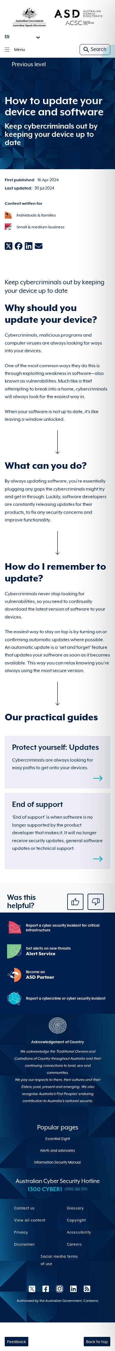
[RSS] (85, 1288)
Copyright (76, 1220)
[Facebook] (45, 1288)
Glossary (75, 1208)
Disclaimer (24, 1244)
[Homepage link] (57, 17)
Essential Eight (57, 1139)
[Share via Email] (38, 246)
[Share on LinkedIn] (28, 246)
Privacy (21, 1232)
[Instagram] (59, 1288)
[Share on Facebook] (18, 246)
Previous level (29, 64)
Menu (19, 49)
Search (98, 49)
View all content (29, 1220)
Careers (74, 1244)
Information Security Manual (57, 1162)
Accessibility (79, 1232)
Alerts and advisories (57, 1151)
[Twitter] (32, 1288)
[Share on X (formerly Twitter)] (8, 246)
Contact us (24, 1208)
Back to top (97, 1341)
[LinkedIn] (73, 1288)
